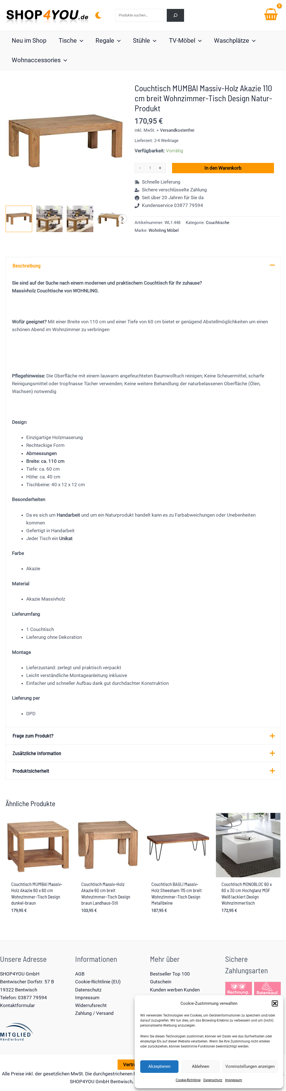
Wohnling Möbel (164, 230)
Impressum (233, 1080)
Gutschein (160, 981)
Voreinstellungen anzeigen (250, 1066)
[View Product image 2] (49, 219)
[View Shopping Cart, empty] (270, 15)
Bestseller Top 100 (170, 974)
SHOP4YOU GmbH (19, 974)
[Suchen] (175, 15)
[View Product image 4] (110, 219)
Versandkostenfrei (177, 130)
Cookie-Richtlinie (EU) (98, 981)
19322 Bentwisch (18, 990)
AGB (80, 974)
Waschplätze (231, 40)
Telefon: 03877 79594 (23, 997)
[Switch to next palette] (98, 15)
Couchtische (217, 222)
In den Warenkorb (223, 168)
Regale (105, 40)
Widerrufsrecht (91, 1005)
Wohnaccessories (36, 60)
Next (122, 219)
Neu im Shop (29, 40)
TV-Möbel (182, 40)
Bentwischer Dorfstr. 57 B (27, 981)
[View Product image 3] (80, 219)
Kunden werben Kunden (175, 990)
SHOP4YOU (82, 1081)
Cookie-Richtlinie (188, 1080)
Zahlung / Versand (94, 1013)
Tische (68, 40)
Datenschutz (212, 1080)
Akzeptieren (159, 1066)
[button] (275, 1003)
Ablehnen (200, 1066)
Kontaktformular (17, 1005)
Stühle (141, 40)
